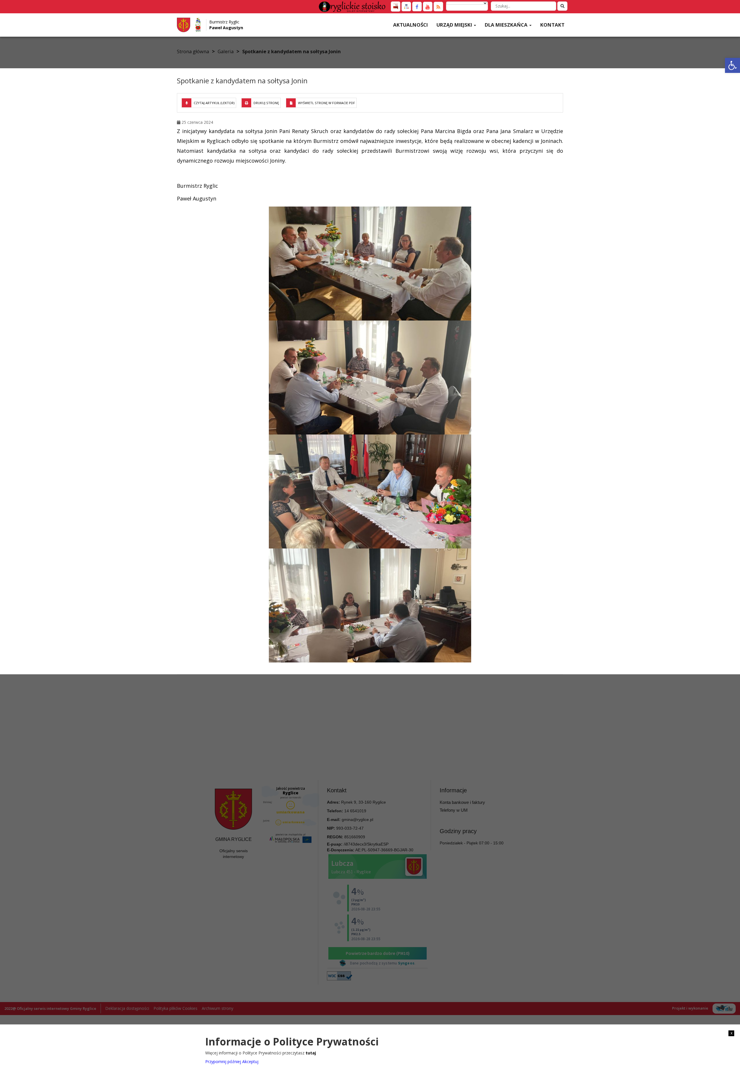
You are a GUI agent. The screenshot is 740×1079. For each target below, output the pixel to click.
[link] (732, 65)
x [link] (731, 1033)
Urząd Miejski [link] (454, 24)
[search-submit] (562, 6)
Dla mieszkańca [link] (507, 24)
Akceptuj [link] (250, 1061)
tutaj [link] (311, 1053)
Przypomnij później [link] (223, 1061)
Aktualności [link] (410, 24)
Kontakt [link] (552, 24)
